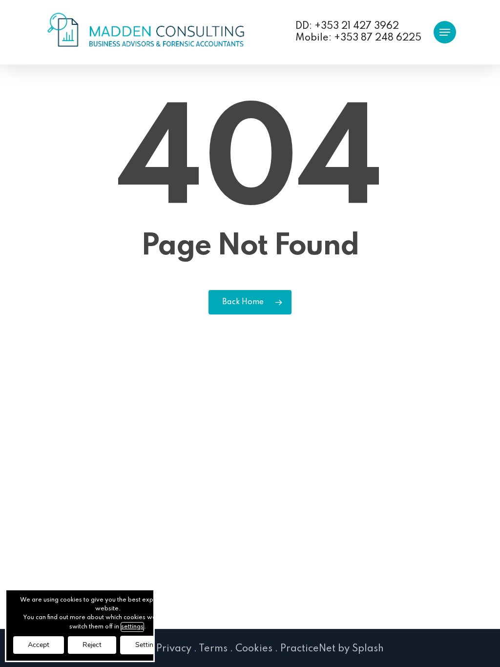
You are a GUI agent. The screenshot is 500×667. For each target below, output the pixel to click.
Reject (92, 644)
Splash (368, 649)
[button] (445, 32)
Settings (148, 644)
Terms (213, 649)
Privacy (173, 649)
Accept (38, 644)
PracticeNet (307, 649)
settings (132, 627)
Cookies (253, 649)
